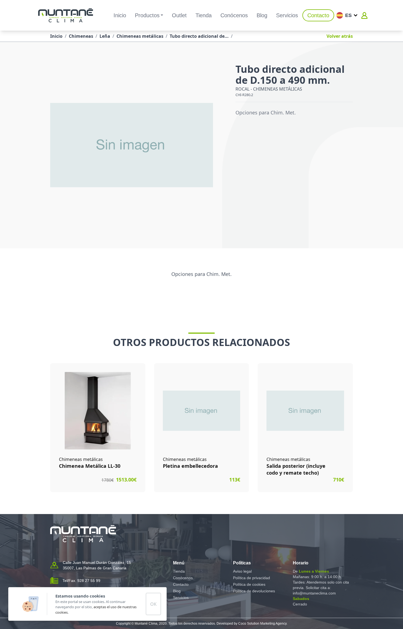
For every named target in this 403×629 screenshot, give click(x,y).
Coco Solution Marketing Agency (262, 623)
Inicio (119, 15)
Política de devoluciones (254, 591)
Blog (262, 15)
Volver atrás (340, 36)
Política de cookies (249, 584)
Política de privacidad (251, 578)
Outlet (179, 15)
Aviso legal (242, 571)
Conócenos (234, 15)
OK (153, 604)
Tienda (203, 15)
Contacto (318, 15)
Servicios (287, 15)
